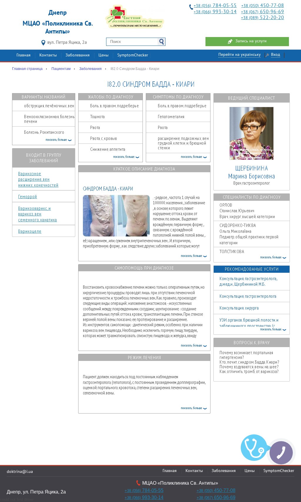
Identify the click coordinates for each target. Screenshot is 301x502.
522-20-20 (262, 18)
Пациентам (61, 69)
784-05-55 (215, 6)
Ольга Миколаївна (249, 233)
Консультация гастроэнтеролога (248, 296)
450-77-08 (262, 6)
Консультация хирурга (239, 308)
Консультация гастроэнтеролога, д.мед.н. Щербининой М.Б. (248, 281)
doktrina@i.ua (20, 472)
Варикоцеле (29, 231)
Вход (275, 55)
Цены (103, 55)
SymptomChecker (132, 55)
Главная (23, 55)
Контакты (48, 55)
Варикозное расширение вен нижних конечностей (38, 179)
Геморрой (27, 196)
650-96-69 (262, 12)
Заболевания (78, 55)
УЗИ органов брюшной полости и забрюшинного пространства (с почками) (249, 325)
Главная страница (27, 69)
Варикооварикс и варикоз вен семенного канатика (37, 213)
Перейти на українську (239, 55)
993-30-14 (215, 12)
